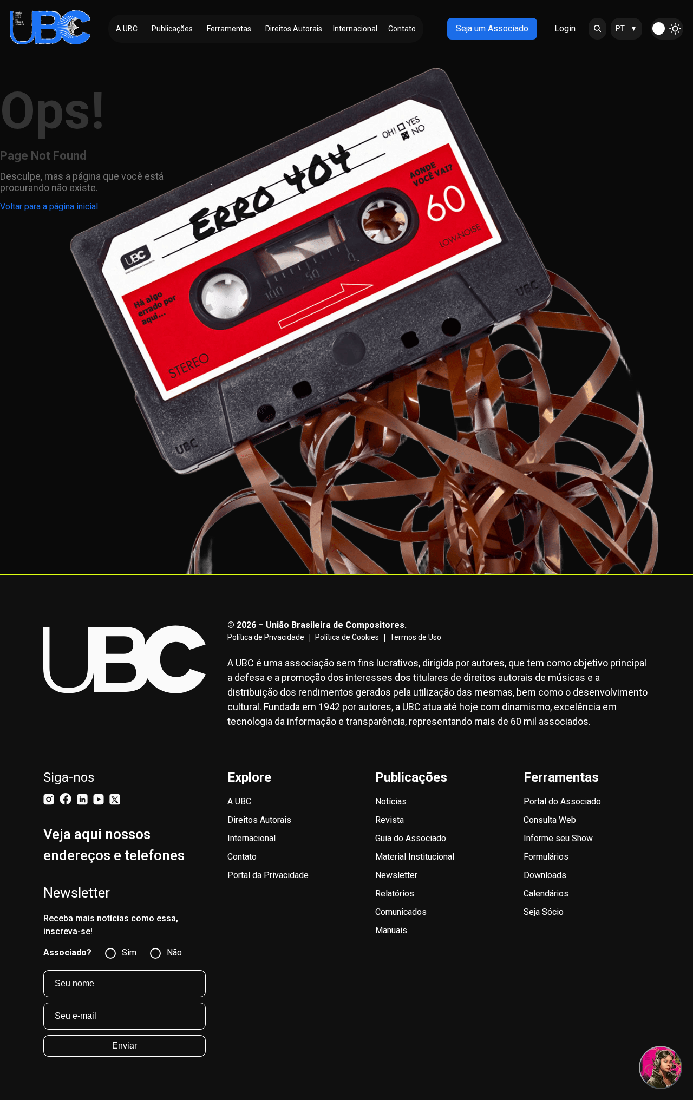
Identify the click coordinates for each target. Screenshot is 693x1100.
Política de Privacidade (265, 637)
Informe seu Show (558, 838)
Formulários (546, 857)
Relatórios (394, 893)
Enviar (124, 1045)
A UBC (239, 801)
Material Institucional (414, 857)
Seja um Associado (492, 28)
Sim (129, 952)
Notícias (391, 801)
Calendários (546, 893)
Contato (242, 857)
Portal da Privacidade (268, 875)
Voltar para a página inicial (49, 206)
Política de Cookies (347, 637)
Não (174, 952)
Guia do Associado (410, 838)
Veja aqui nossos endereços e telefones (114, 844)
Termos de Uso (415, 637)
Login (565, 28)
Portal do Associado (562, 801)
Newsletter (396, 875)
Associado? (67, 952)
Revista (389, 820)
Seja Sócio (544, 912)
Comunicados (401, 912)
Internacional (251, 838)
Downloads (545, 875)
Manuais (391, 930)
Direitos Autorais (259, 820)
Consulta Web (550, 820)
